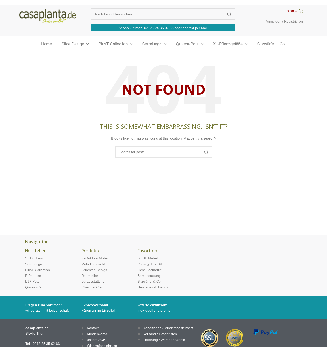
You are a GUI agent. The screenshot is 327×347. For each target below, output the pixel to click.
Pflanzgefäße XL (150, 264)
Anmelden (273, 21)
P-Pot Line (33, 276)
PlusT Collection (113, 44)
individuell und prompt (154, 310)
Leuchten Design (94, 270)
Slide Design (72, 44)
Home (46, 44)
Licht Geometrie (149, 270)
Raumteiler (89, 276)
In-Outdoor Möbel (94, 258)
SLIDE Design (35, 258)
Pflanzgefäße (91, 287)
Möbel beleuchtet (94, 264)
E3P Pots (32, 281)
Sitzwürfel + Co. (271, 44)
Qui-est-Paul (187, 44)
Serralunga (151, 44)
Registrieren (293, 21)
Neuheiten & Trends (152, 287)
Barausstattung (93, 281)
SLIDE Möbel (147, 258)
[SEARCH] (229, 14)
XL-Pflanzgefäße (228, 44)
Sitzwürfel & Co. (149, 281)
